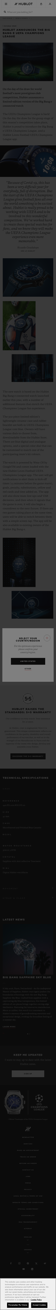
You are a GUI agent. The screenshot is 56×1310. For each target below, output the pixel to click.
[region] (28, 1294)
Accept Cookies (39, 1305)
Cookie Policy (36, 1300)
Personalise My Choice (17, 1305)
